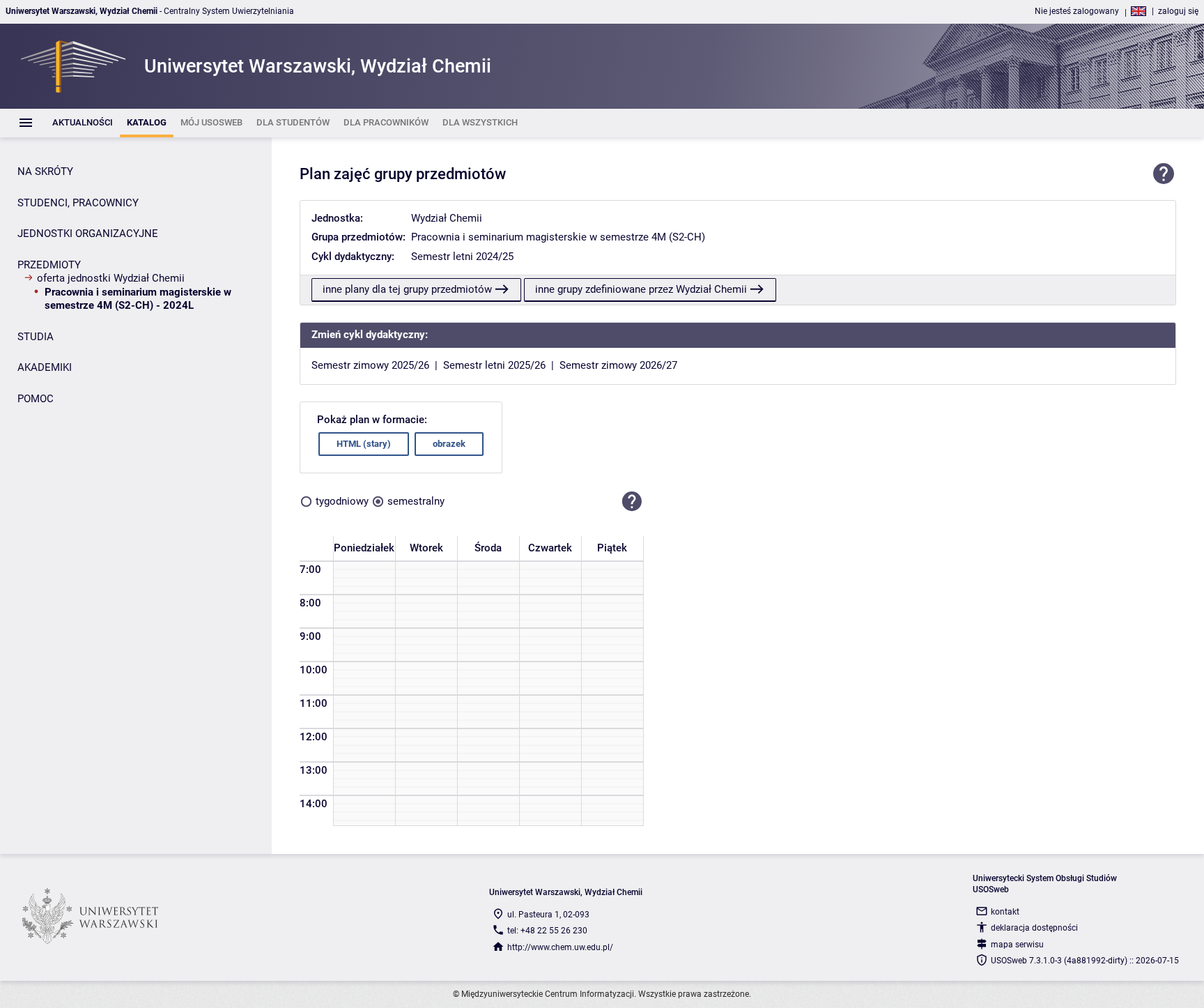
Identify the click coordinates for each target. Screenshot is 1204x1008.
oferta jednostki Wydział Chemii (111, 278)
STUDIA (35, 336)
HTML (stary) (364, 443)
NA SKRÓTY (45, 171)
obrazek (449, 443)
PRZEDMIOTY (49, 265)
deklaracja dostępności (1034, 928)
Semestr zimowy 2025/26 (370, 365)
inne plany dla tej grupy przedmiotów (407, 289)
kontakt (1005, 912)
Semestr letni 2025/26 (494, 365)
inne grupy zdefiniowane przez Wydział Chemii (641, 289)
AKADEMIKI (44, 367)
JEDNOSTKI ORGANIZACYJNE (87, 233)
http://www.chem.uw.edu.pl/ (560, 947)
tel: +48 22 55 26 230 (547, 931)
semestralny (416, 501)
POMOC (35, 398)
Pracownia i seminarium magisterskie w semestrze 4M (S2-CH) (558, 237)
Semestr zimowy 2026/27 (618, 365)
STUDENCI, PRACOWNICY (78, 203)
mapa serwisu (1017, 944)
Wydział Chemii (446, 218)
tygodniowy (342, 501)
